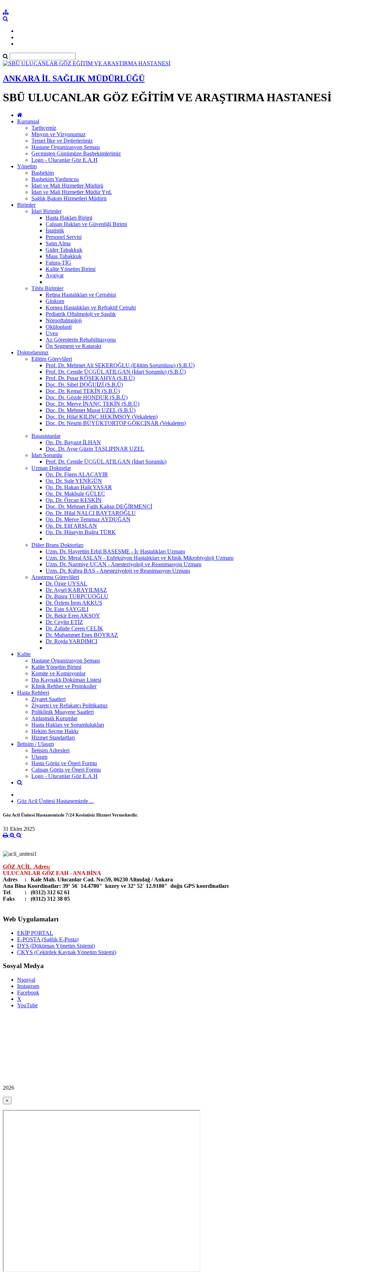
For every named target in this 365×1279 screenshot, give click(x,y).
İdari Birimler (46, 211)
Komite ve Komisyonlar (58, 673)
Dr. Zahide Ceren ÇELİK (74, 628)
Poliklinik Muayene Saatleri (62, 712)
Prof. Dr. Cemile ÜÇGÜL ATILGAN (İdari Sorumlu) (106, 462)
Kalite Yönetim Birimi (71, 269)
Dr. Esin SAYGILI (67, 609)
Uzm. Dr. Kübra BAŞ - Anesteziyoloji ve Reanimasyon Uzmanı (118, 571)
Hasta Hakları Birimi (69, 218)
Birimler (26, 205)
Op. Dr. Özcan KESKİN (74, 500)
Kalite (24, 654)
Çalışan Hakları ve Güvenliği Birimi (86, 224)
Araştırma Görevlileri (55, 577)
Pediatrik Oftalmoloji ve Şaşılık (81, 314)
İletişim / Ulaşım (35, 744)
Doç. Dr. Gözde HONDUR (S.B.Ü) (87, 397)
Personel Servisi (64, 237)
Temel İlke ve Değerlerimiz (62, 141)
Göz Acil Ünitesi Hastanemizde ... (55, 801)
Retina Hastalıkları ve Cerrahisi (81, 295)
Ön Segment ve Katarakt (73, 346)
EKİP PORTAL (35, 933)
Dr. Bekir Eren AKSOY (73, 616)
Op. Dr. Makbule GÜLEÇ (75, 494)
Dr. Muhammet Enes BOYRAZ (82, 635)
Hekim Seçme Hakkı (54, 731)
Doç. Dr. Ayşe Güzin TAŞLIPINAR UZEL (95, 449)
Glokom (55, 301)
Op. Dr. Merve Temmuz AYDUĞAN (88, 519)
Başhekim (42, 173)
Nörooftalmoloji (64, 320)
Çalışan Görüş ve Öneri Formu (66, 770)
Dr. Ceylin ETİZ (64, 622)
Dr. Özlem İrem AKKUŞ (74, 603)
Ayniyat (54, 275)
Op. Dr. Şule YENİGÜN (74, 481)
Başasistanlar (46, 436)
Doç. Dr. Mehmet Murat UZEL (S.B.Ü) (90, 410)
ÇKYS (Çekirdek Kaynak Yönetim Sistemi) (66, 952)
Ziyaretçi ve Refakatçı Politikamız (69, 705)
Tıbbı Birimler (47, 288)
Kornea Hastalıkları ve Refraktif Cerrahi (91, 308)
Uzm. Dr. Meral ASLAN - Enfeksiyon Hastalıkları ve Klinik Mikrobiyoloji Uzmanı (139, 558)
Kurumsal (28, 121)
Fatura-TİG (58, 263)
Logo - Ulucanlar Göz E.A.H (64, 160)
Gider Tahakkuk (64, 250)
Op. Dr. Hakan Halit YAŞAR (79, 487)
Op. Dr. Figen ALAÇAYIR (77, 474)
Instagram (28, 986)
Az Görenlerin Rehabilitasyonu (81, 340)
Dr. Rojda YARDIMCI (71, 641)
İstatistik (55, 230)
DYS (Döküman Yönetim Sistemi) (56, 946)
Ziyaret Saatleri (48, 699)
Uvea (52, 333)
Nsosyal (26, 980)
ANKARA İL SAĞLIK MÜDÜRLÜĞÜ (74, 78)
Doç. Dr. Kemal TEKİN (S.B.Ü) (83, 391)
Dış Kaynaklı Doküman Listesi (66, 680)
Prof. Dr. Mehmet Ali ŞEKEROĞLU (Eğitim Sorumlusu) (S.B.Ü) (120, 365)
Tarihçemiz (43, 128)
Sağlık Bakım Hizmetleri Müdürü (69, 198)
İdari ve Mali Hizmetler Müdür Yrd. (71, 192)
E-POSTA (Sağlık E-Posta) (47, 939)
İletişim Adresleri (50, 750)
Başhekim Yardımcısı (55, 179)
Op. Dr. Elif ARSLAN (71, 526)
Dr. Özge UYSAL (66, 583)
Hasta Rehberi (33, 693)
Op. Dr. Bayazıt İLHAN (73, 442)
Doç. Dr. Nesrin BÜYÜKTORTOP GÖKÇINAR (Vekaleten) (116, 423)
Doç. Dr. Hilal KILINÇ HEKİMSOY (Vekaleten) (102, 417)
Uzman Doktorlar (51, 468)
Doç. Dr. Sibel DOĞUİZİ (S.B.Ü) (84, 385)
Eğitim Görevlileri (51, 359)
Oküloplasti (59, 327)
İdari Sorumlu (46, 455)
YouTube (27, 1005)
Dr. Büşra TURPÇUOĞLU (77, 596)
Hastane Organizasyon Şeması (65, 147)
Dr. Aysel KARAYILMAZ (76, 590)
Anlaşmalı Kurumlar (54, 718)
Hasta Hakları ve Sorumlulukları (67, 725)
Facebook (28, 992)
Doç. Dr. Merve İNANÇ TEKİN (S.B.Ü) (92, 404)
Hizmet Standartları (53, 738)
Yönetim (27, 166)
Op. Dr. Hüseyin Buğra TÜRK (81, 532)
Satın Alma (58, 243)
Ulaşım (39, 757)
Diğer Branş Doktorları (57, 545)
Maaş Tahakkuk (64, 256)
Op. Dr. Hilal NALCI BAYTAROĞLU (91, 513)
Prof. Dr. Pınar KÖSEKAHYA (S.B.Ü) (90, 378)
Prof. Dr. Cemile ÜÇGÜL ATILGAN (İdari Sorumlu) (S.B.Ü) (116, 372)
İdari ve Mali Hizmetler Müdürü (67, 186)
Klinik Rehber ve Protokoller (64, 686)
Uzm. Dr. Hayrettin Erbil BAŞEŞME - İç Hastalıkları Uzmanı (115, 551)
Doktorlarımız (32, 352)
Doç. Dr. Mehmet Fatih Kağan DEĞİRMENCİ (99, 506)
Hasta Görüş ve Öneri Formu (64, 763)
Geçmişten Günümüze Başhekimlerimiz (76, 153)
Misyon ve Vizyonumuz (58, 134)
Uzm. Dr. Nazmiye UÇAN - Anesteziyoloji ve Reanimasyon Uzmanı (123, 564)
